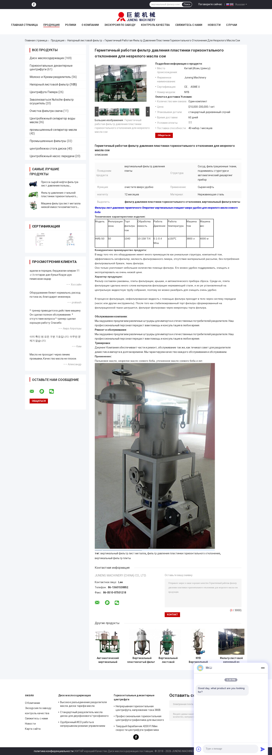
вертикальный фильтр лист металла (123, 553)
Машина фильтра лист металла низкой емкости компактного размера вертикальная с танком (61, 207)
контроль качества (155, 24)
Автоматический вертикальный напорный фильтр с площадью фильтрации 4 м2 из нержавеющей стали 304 (108, 660)
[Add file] (198, 749)
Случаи (231, 24)
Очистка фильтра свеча (46, 111)
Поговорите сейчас (210, 4)
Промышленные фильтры (48, 141)
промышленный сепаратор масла (53, 129)
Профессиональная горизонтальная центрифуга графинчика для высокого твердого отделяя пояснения (140, 719)
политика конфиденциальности (53, 751)
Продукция (51, 24)
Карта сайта (33, 728)
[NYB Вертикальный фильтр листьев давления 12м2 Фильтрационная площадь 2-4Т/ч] (198, 642)
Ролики (70, 24)
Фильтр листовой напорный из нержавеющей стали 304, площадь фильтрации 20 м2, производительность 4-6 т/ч (231, 660)
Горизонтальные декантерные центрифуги (134, 697)
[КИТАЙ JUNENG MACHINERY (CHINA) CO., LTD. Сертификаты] (40, 239)
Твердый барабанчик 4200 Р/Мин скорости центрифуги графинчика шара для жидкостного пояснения (137, 728)
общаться (164, 135)
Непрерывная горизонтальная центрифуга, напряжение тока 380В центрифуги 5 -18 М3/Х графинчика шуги (138, 709)
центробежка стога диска (48, 148)
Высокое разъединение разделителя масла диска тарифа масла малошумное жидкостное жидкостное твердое (84, 704)
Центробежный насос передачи (52, 156)
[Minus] (263, 668)
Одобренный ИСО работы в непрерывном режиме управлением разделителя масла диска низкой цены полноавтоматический (84, 724)
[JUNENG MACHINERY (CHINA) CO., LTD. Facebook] (34, 4)
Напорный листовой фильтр (84, 40)
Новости (214, 24)
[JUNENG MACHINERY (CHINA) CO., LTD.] (136, 16)
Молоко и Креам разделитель (50, 77)
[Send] (263, 749)
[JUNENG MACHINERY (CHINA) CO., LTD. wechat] (53, 391)
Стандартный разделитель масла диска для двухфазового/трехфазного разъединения (84, 714)
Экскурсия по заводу (119, 24)
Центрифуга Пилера (44, 92)
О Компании (90, 24)
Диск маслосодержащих (47, 58)
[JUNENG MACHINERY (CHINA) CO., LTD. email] (34, 391)
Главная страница (24, 24)
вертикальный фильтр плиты (113, 558)
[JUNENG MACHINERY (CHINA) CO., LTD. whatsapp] (44, 391)
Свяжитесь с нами (188, 24)
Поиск (187, 4)
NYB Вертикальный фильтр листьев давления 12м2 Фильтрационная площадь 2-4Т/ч (198, 660)
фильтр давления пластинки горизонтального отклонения (183, 553)
